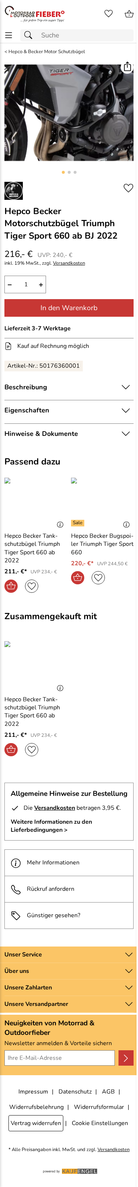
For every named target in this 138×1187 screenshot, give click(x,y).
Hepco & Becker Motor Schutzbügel (46, 52)
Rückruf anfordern (50, 889)
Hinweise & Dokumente (41, 433)
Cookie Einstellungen (100, 1123)
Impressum (33, 1092)
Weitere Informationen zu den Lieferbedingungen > (51, 826)
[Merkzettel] (108, 14)
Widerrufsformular (99, 1107)
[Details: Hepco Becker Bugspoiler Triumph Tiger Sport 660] (78, 523)
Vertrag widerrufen (36, 1123)
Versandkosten (69, 263)
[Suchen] (30, 35)
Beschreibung (25, 387)
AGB (108, 1092)
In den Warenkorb (69, 308)
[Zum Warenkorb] (129, 14)
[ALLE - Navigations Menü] (8, 35)
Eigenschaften (26, 410)
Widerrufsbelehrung (36, 1107)
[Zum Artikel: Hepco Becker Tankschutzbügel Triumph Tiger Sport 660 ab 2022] (35, 501)
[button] (127, 67)
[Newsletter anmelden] (126, 1058)
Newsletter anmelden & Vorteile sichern (58, 1043)
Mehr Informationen (53, 863)
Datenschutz (75, 1092)
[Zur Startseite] (34, 14)
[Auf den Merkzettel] (128, 188)
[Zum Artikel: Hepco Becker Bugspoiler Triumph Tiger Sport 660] (102, 501)
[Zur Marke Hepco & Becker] (13, 191)
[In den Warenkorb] (11, 586)
